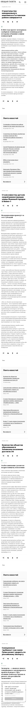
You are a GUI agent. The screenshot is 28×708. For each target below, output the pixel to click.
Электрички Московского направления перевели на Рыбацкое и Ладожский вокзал (12, 412)
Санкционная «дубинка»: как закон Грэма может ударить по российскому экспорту (14, 389)
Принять (14, 698)
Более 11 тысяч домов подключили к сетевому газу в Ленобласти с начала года (14, 423)
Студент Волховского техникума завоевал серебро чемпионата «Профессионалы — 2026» (13, 400)
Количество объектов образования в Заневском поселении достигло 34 (11, 378)
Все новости (7, 181)
